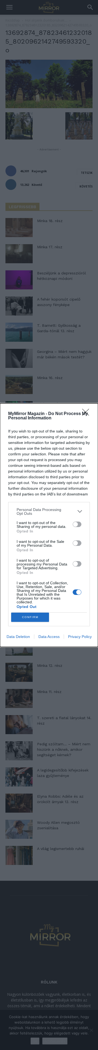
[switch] (77, 524)
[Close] (87, 414)
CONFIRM (30, 617)
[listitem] (49, 511)
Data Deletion (18, 636)
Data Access (49, 636)
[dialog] (49, 525)
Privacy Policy (80, 636)
